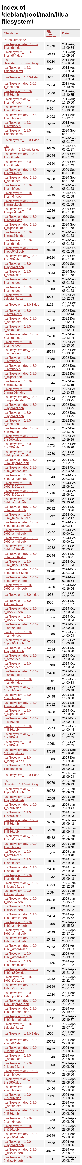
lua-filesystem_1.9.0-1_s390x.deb (18, 814)
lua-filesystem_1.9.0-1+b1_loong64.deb (18, 1018)
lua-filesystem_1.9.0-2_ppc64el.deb (18, 1143)
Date (65, 33)
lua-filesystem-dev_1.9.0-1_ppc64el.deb (21, 790)
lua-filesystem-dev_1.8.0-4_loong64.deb (21, 751)
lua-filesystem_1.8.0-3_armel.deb (18, 343)
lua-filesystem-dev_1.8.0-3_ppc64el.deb (21, 406)
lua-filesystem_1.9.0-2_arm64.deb (18, 1120)
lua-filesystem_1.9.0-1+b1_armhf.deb (18, 931)
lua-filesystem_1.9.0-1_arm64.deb (18, 853)
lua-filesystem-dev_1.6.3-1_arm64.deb (21, 100)
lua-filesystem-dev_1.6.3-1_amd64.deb (21, 46)
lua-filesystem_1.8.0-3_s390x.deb (18, 445)
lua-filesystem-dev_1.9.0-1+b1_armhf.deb (21, 939)
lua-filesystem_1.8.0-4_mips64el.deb (18, 712)
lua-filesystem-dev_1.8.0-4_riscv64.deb (21, 610)
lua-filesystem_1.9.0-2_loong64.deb (18, 1065)
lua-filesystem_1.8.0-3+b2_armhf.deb (18, 500)
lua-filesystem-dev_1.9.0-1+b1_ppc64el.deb (21, 1002)
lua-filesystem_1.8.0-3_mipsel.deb (18, 383)
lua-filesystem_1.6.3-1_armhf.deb (18, 124)
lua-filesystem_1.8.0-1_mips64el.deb (18, 234)
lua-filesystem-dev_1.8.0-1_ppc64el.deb (21, 249)
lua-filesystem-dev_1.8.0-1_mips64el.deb (21, 226)
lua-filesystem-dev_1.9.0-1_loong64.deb (21, 884)
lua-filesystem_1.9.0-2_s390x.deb (18, 1096)
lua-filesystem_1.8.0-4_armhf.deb (18, 696)
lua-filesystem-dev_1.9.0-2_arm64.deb (21, 1104)
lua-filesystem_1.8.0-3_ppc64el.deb (18, 414)
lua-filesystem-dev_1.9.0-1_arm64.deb (21, 837)
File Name (11, 33)
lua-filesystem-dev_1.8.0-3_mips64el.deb (21, 398)
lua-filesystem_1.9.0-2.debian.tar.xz (18, 1025)
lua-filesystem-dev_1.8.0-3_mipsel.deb (21, 375)
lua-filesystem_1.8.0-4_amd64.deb (18, 681)
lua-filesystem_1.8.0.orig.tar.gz (21, 147)
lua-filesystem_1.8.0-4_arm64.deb (18, 634)
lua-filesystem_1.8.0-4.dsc (21, 594)
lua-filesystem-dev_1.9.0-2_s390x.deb (21, 1080)
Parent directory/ (15, 39)
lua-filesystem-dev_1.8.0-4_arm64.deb (21, 626)
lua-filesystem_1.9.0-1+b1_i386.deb (18, 978)
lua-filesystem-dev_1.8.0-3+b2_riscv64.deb (21, 571)
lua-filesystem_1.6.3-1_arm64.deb (18, 108)
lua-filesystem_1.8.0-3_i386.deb (18, 422)
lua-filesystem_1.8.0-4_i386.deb (18, 728)
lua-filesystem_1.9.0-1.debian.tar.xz (18, 767)
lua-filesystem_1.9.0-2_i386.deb (18, 1127)
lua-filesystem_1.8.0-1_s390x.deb (18, 273)
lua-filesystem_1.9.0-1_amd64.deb (18, 877)
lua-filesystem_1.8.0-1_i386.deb (18, 163)
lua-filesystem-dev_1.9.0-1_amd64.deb (21, 869)
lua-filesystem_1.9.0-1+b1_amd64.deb (18, 955)
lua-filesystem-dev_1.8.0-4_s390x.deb (21, 735)
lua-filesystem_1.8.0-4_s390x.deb (18, 743)
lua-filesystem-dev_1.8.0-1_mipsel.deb (21, 202)
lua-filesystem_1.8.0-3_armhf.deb (18, 359)
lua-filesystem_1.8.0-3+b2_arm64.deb (18, 587)
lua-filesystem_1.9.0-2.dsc (21, 1033)
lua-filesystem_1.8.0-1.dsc (21, 140)
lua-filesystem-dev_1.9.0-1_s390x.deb (21, 806)
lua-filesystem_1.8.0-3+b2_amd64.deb (18, 477)
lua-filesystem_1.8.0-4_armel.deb (18, 665)
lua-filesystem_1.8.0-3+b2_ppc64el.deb (18, 453)
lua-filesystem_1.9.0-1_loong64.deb (18, 892)
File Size (49, 33)
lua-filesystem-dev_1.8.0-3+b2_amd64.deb (21, 469)
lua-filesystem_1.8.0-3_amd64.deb (18, 328)
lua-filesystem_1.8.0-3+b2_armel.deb (18, 532)
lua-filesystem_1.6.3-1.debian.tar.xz (18, 69)
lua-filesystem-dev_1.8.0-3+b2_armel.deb (21, 540)
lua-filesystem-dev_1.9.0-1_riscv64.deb (21, 900)
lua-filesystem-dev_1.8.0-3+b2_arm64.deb (21, 579)
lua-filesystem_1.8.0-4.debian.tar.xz (18, 602)
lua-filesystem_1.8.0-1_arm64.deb (18, 194)
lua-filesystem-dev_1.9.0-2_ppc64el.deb (21, 1135)
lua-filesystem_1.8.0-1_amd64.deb (18, 242)
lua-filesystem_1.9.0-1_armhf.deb (18, 861)
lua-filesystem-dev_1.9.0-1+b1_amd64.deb (21, 947)
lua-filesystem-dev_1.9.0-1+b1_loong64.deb (21, 1010)
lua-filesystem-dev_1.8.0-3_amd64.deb (21, 336)
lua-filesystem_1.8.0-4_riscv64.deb (18, 618)
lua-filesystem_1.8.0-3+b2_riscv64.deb (18, 563)
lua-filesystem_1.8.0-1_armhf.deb (18, 187)
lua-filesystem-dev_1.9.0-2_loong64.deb (21, 1049)
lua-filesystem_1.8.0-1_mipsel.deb (18, 210)
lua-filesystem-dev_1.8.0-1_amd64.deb (21, 218)
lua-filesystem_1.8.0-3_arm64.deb (18, 312)
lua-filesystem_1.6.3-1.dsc (21, 77)
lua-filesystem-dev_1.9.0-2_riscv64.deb (21, 1151)
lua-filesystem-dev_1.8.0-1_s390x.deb (21, 257)
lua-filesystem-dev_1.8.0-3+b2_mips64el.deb (21, 524)
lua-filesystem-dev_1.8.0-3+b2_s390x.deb (21, 555)
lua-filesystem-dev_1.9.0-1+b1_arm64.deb (21, 916)
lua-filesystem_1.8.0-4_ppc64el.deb (18, 649)
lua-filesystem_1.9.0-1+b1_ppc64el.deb (18, 994)
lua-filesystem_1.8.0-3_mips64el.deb (18, 391)
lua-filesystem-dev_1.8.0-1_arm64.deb (21, 171)
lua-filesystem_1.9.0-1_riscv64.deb (18, 908)
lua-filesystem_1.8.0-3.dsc (21, 304)
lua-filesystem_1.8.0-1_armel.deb (18, 289)
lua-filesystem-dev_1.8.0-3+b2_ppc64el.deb (21, 461)
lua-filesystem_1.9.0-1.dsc (21, 775)
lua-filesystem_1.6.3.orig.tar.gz (21, 61)
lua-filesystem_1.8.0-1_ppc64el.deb (18, 265)
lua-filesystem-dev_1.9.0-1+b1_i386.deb (21, 986)
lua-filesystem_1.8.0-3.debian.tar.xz (18, 296)
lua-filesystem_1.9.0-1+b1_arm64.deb (18, 924)
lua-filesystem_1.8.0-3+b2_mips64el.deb (18, 516)
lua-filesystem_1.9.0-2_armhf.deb (18, 1088)
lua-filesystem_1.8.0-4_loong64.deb (18, 759)
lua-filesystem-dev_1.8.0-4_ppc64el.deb (21, 641)
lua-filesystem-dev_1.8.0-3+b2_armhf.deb (21, 508)
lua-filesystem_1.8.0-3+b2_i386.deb (18, 485)
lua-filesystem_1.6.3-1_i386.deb (18, 93)
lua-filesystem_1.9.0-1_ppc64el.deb (18, 798)
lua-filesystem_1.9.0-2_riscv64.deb (18, 1159)
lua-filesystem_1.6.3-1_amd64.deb (18, 53)
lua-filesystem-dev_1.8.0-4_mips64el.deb (21, 704)
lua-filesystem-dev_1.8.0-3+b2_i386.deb (21, 493)
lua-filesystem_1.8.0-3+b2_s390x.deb (18, 547)
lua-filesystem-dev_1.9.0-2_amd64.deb (21, 1041)
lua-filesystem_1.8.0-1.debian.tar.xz (18, 132)
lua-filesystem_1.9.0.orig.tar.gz (21, 782)
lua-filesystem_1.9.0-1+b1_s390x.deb (18, 963)
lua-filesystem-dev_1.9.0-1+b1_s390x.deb (21, 971)
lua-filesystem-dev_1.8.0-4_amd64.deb (21, 673)
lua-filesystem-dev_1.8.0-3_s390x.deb (21, 438)
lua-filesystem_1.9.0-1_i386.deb (18, 830)
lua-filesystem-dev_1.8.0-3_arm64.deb (21, 320)
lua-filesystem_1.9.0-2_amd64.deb (18, 1057)
